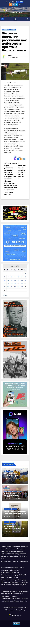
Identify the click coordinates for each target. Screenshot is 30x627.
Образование (7, 491)
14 (18, 280)
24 (4, 287)
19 (11, 283)
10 (4, 280)
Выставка (6, 521)
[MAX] (15, 159)
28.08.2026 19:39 (10, 531)
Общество (13, 29)
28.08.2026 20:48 (10, 478)
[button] (27, 19)
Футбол (10, 471)
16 (25, 280)
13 (15, 280)
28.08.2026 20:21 (10, 498)
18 (8, 283)
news (9, 55)
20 (15, 283)
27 (15, 287)
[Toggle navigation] (15, 19)
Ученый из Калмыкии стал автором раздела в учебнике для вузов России (15, 514)
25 (8, 287)
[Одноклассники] (21, 159)
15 (22, 280)
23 (25, 283)
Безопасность (5, 29)
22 (22, 283)
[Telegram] (24, 159)
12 (11, 280)
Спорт (5, 471)
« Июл (5, 295)
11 (8, 280)
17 (4, 283)
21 (18, 283)
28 (18, 287)
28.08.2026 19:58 (10, 516)
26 (11, 287)
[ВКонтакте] (18, 159)
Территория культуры (9, 524)
